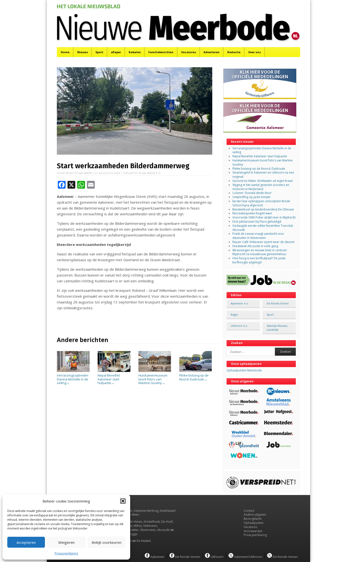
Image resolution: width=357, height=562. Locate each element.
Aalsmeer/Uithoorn (247, 556)
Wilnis (138, 526)
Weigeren (66, 542)
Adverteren (212, 52)
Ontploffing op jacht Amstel (251, 197)
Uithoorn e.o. (239, 325)
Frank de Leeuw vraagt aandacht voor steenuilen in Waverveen (258, 236)
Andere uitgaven (255, 514)
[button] (122, 501)
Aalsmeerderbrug (146, 511)
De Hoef (167, 522)
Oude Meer (131, 514)
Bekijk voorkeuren (106, 542)
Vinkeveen (150, 526)
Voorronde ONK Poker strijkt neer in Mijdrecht (264, 217)
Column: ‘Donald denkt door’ (252, 193)
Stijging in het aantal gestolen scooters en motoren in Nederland (260, 187)
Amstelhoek (152, 522)
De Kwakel (143, 541)
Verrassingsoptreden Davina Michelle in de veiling (72, 379)
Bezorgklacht (253, 519)
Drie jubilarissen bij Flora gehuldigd (256, 221)
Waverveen (148, 530)
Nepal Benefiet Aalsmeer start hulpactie (109, 379)
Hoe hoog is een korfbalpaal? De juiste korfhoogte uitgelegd (259, 260)
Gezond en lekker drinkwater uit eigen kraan (262, 181)
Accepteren (26, 542)
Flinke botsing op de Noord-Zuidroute (194, 377)
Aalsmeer (157, 556)
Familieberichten (160, 52)
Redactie (233, 52)
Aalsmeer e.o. (151, 173)
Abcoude (163, 530)
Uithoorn (216, 556)
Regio (234, 314)
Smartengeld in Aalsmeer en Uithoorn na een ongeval (263, 174)
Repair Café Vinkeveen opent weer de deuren (263, 242)
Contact (249, 511)
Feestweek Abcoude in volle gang (255, 246)
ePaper (116, 52)
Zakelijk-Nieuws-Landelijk (277, 327)
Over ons (254, 52)
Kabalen (135, 52)
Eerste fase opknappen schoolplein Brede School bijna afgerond (261, 203)
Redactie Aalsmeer (79, 173)
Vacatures (188, 52)
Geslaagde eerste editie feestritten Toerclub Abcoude (262, 228)
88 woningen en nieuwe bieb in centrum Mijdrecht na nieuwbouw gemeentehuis (259, 252)
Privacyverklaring (66, 553)
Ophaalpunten (254, 523)
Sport (99, 52)
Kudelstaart (168, 511)
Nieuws (82, 52)
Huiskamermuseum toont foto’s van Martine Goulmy (152, 379)
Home (65, 52)
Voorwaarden (253, 531)
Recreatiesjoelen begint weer (252, 213)
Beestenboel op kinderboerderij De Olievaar (263, 209)
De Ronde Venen (278, 303)
